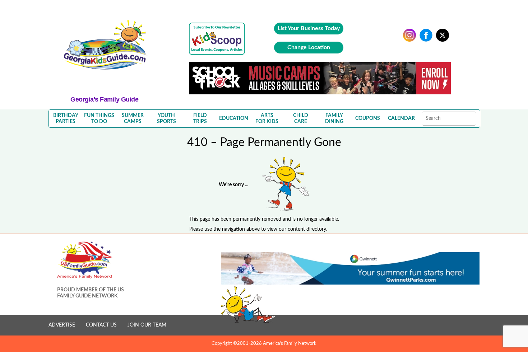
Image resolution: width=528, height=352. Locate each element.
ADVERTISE (61, 325)
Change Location (308, 47)
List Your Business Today (309, 28)
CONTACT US (101, 325)
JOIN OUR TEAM (147, 325)
